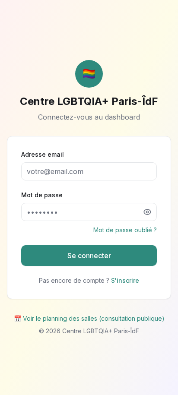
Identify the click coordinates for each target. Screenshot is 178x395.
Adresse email (42, 154)
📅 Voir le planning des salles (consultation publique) (89, 318)
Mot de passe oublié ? (125, 230)
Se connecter (89, 255)
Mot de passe (42, 195)
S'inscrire (125, 280)
